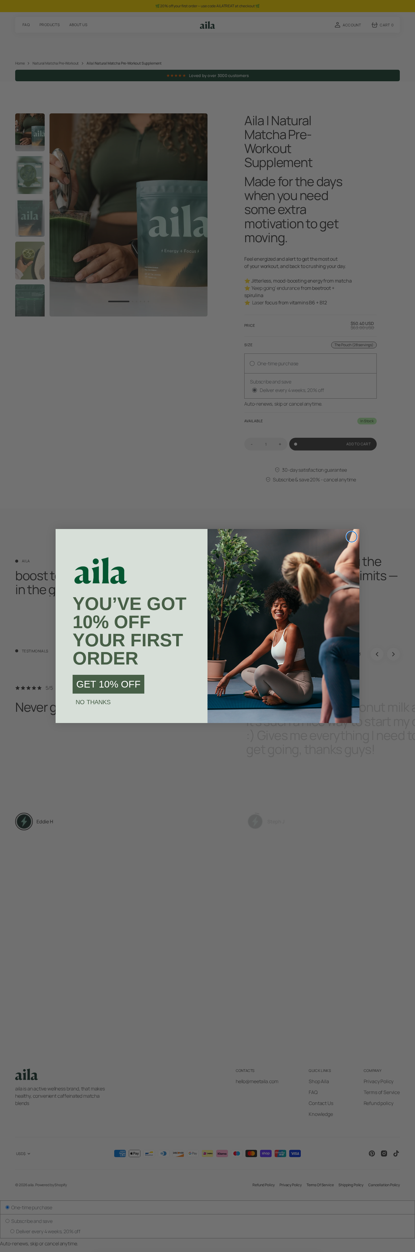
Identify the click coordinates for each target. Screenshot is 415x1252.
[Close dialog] (351, 536)
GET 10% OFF (108, 684)
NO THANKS (93, 702)
